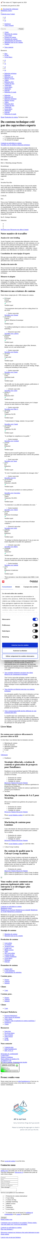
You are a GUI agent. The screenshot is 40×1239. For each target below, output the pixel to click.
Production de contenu (11, 117)
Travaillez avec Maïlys (11, 546)
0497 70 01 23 (8, 1050)
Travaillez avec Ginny (10, 390)
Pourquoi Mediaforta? (10, 1015)
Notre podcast (8, 1036)
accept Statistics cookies (16, 815)
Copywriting (8, 35)
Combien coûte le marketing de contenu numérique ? (19, 1021)
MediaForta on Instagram (14, 911)
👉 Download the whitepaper (9, 9)
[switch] (35, 625)
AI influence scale (6, 1060)
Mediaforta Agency (6, 10)
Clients (6, 32)
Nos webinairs (8, 1035)
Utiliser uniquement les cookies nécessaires (20, 656)
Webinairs (7, 960)
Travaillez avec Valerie (11, 510)
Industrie (7, 983)
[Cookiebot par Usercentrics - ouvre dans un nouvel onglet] (30, 581)
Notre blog (7, 1031)
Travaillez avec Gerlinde (11, 441)
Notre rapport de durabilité (12, 1017)
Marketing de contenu (10, 34)
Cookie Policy (5, 1055)
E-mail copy (8, 948)
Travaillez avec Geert (10, 528)
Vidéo (6, 951)
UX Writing (7, 944)
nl (5, 17)
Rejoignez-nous (5, 229)
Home (2, 117)
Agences (7, 981)
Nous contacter (8, 47)
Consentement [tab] (7, 587)
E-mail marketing (9, 970)
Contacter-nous (8, 1047)
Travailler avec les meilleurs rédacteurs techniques (15, 145)
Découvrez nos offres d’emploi (19, 229)
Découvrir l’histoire (10, 783)
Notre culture (8, 1019)
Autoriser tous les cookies (20, 645)
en (5, 20)
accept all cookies (10, 1161)
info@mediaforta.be (24, 1081)
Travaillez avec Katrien (11, 352)
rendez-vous (4, 1170)
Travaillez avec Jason (10, 461)
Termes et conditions (7, 1057)
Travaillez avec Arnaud (11, 315)
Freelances (7, 24)
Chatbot (6, 44)
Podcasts (7, 961)
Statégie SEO (8, 969)
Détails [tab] (17, 587)
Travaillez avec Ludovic (11, 333)
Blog (5, 53)
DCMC (6, 55)
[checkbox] (20, 1202)
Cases (6, 990)
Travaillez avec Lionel (10, 372)
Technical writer (9, 946)
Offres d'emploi (9, 25)
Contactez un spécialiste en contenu (11, 143)
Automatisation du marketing (12, 40)
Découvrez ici (19, 1172)
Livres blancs (8, 57)
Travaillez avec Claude (11, 424)
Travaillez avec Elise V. (11, 409)
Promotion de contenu (10, 39)
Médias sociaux (9, 950)
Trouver (21, 29)
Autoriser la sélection (20, 650)
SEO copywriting (9, 953)
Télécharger (4, 755)
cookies (18, 1214)
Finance (6, 979)
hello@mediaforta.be (10, 1049)
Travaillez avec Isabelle (11, 565)
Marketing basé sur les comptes (13, 42)
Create (6, 1038)
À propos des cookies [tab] (31, 587)
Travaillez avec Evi (10, 478)
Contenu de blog (9, 955)
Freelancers (7, 1022)
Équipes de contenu (10, 37)
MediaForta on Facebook (8, 910)
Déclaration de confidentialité (9, 1054)
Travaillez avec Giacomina (12, 493)
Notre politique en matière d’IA (10, 1059)
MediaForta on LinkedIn (23, 910)
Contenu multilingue (10, 956)
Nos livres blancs (9, 1033)
